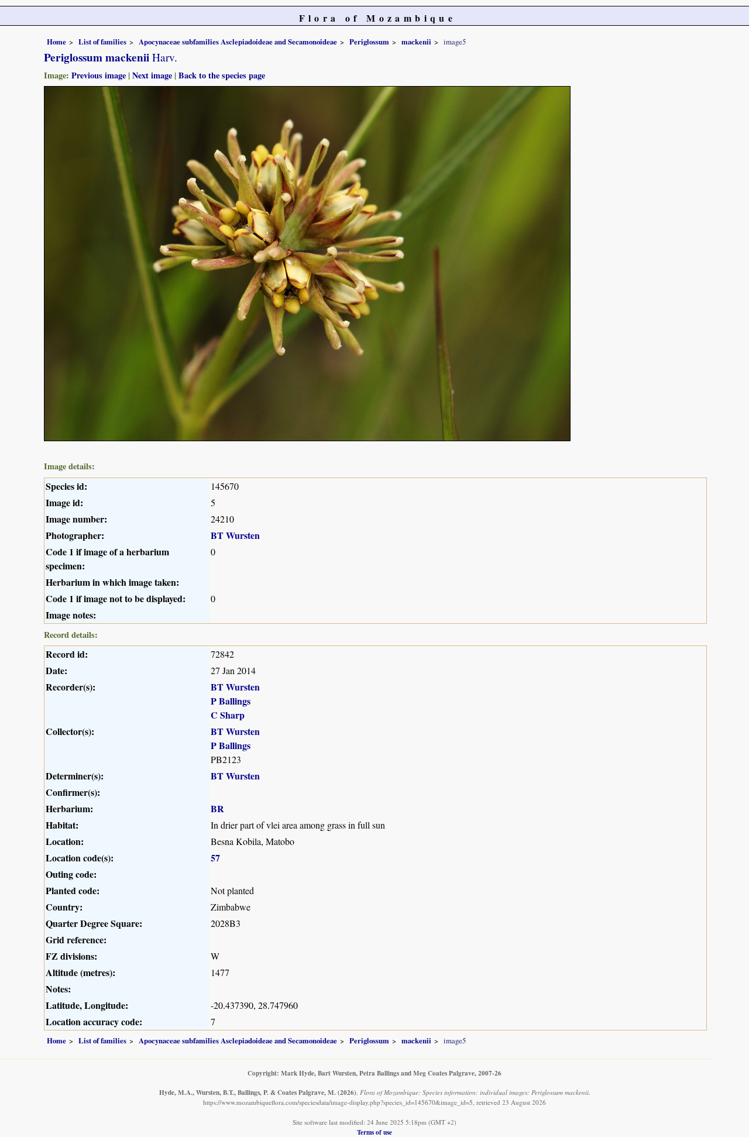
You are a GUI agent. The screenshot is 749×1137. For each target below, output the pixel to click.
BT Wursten (235, 535)
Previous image (98, 75)
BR (217, 808)
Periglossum (369, 41)
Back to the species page (221, 75)
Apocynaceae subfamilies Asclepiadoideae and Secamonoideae (238, 41)
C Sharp (228, 715)
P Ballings (230, 700)
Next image (152, 75)
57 (215, 857)
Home (56, 41)
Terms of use (374, 1132)
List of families (102, 41)
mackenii (416, 41)
